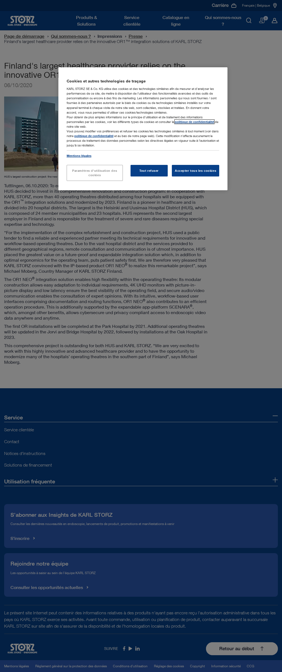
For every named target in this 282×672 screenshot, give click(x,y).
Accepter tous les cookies (195, 170)
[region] (142, 128)
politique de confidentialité (194, 122)
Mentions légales (79, 155)
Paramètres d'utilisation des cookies (94, 173)
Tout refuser (149, 170)
